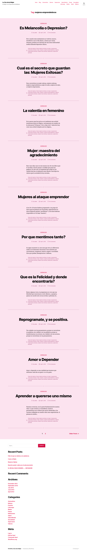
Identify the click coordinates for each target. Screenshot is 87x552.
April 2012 (11, 492)
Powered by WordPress (28, 548)
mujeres (41, 49)
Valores (51, 2)
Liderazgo (62, 4)
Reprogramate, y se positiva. (43, 319)
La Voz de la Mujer (8, 2)
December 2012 (12, 483)
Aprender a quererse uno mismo (43, 396)
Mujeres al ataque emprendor (43, 197)
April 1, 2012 (43, 32)
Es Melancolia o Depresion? (43, 28)
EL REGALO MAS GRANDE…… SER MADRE (20, 468)
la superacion (54, 48)
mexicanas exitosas (32, 49)
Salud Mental (64, 2)
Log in (10, 533)
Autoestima (45, 2)
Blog (40, 2)
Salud (72, 4)
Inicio (36, 2)
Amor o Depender (43, 359)
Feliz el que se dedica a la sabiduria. (18, 456)
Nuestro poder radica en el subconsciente (20, 465)
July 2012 (11, 487)
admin (35, 32)
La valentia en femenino (43, 110)
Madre (68, 4)
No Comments (52, 32)
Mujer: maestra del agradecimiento (43, 152)
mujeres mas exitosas (42, 51)
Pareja (70, 2)
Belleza (77, 4)
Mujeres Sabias (12, 462)
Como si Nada (12, 459)
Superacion (57, 2)
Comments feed (13, 537)
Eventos (10, 505)
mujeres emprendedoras (49, 49)
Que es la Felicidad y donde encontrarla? (43, 279)
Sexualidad (76, 2)
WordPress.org (12, 539)
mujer (38, 49)
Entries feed (11, 535)
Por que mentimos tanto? (43, 237)
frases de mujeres (32, 48)
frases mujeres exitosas (41, 48)
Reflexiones (11, 513)
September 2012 (13, 485)
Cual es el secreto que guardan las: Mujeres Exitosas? (43, 70)
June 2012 (11, 489)
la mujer (48, 48)
